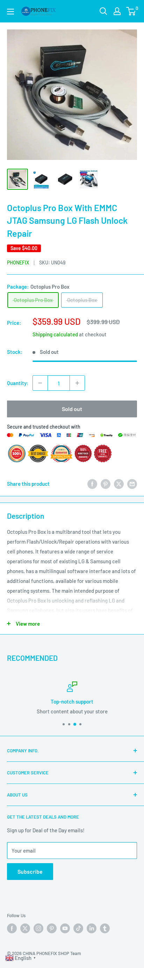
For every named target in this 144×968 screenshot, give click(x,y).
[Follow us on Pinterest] (52, 928)
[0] (131, 11)
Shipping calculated (55, 334)
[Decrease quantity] (40, 383)
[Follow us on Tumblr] (105, 928)
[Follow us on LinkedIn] (91, 928)
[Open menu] (10, 11)
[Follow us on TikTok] (78, 928)
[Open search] (103, 11)
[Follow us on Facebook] (12, 928)
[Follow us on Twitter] (25, 928)
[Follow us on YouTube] (65, 928)
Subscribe (30, 871)
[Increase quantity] (77, 383)
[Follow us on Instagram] (38, 928)
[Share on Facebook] (92, 483)
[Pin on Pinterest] (105, 483)
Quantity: (17, 383)
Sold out (72, 408)
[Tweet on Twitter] (119, 483)
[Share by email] (132, 483)
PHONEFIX (18, 262)
